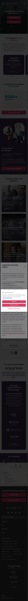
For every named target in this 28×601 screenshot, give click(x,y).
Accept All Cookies (14, 305)
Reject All (14, 301)
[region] (14, 300)
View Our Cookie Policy (7, 298)
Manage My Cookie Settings (14, 308)
